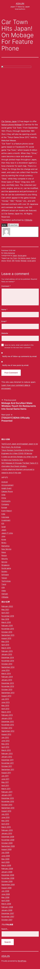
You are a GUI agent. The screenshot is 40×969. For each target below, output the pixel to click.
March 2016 (6, 622)
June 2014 (5, 670)
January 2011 (6, 795)
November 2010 (7, 801)
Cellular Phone (7, 491)
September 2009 (8, 846)
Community (6, 501)
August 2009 (6, 849)
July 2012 (5, 737)
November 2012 (7, 725)
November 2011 (7, 763)
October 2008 (6, 881)
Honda (17, 261)
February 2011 (6, 792)
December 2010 (7, 798)
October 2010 (6, 805)
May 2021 (5, 610)
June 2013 (5, 702)
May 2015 (5, 642)
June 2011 (5, 779)
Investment (5, 520)
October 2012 (6, 728)
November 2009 (7, 840)
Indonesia (5, 517)
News (3, 552)
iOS (2, 523)
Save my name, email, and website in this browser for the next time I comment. (19, 346)
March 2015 (6, 648)
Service (4, 562)
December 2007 (7, 913)
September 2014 (7, 667)
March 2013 (6, 712)
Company (5, 504)
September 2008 (8, 885)
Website (4, 333)
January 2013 (6, 718)
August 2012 (6, 734)
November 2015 (7, 629)
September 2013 (7, 693)
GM (13, 261)
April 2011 (5, 785)
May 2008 (5, 897)
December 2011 (7, 760)
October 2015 (6, 632)
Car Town (13, 258)
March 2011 (5, 789)
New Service (6, 549)
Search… (4, 929)
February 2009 (7, 869)
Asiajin (20, 3)
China (3, 498)
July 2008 (5, 891)
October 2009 (6, 843)
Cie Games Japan (9, 121)
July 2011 (5, 776)
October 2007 (6, 920)
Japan (15, 255)
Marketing (5, 546)
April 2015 (5, 645)
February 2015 (7, 651)
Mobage (23, 261)
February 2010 (7, 830)
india (3, 514)
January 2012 (6, 757)
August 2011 (6, 773)
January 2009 (6, 872)
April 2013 (5, 709)
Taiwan (4, 578)
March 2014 (6, 674)
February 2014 (7, 677)
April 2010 (5, 824)
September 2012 (7, 731)
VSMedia (28, 220)
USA (3, 587)
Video (3, 591)
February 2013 (7, 715)
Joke (3, 536)
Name (4, 309)
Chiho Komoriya (9, 253)
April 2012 (5, 747)
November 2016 (7, 616)
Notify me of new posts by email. (15, 365)
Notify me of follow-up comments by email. (19, 356)
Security (4, 559)
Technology (6, 581)
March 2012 (6, 750)
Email (4, 321)
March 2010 (6, 827)
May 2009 (5, 859)
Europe (4, 507)
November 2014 (7, 661)
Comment (6, 286)
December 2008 (7, 875)
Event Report (6, 511)
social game (31, 261)
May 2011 (5, 782)
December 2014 (7, 658)
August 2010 (6, 811)
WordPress (22, 961)
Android (4, 482)
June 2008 (5, 894)
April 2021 (5, 613)
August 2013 (6, 696)
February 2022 (7, 606)
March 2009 (6, 865)
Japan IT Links (7, 533)
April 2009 (5, 862)
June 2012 (5, 741)
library (3, 543)
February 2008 (7, 907)
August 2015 (6, 638)
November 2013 (7, 686)
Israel (3, 527)
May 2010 (5, 821)
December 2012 (7, 721)
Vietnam (4, 594)
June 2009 (5, 856)
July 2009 (5, 853)
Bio (5, 225)
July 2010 (5, 814)
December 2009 (7, 837)
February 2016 (7, 626)
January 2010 (6, 833)
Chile (3, 495)
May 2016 (5, 619)
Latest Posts (13, 225)
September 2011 (7, 769)
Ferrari (9, 261)
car (8, 258)
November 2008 (7, 878)
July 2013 (5, 699)
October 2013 (6, 689)
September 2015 (7, 635)
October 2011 (6, 766)
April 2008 (5, 901)
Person (4, 555)
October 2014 (6, 664)
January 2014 (6, 680)
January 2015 (6, 654)
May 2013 (5, 705)
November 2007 (7, 917)
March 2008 (6, 904)
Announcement (7, 485)
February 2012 (7, 753)
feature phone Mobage (11, 124)
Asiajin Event (6, 488)
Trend (3, 584)
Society (4, 571)
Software (5, 575)
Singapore (5, 565)
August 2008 (6, 888)
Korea (3, 539)
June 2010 (5, 817)
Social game (22, 255)
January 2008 (6, 910)
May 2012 (5, 744)
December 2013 (7, 683)
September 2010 (7, 808)
